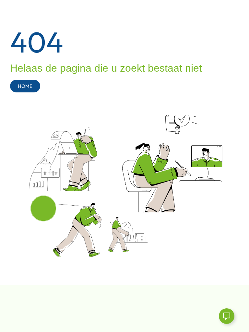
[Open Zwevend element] (226, 316)
